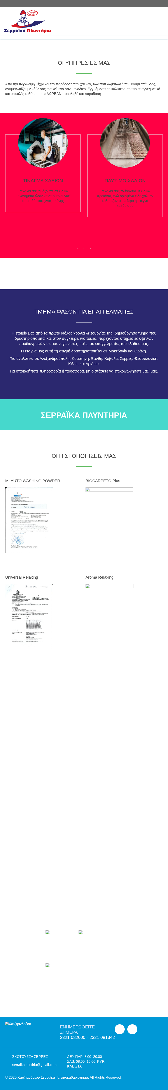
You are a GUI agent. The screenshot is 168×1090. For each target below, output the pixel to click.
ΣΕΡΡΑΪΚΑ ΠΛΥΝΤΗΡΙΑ (84, 415)
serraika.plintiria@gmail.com (34, 1065)
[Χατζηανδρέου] (82, 21)
